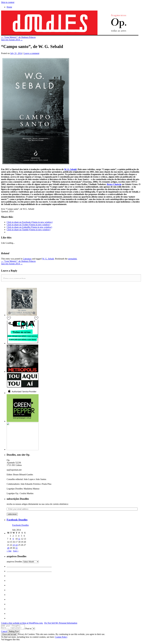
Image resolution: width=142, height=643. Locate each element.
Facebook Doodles (17, 519)
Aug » (15, 551)
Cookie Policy (61, 637)
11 (19, 539)
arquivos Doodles (14, 561)
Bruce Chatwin (114, 184)
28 (8, 548)
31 (16, 548)
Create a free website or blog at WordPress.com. (22, 623)
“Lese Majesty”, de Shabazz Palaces (18, 37)
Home (9, 7)
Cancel (4, 631)
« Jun (9, 551)
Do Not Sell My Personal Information (60, 623)
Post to (28, 628)
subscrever (12, 514)
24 (16, 545)
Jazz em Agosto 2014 (12, 40)
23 (14, 545)
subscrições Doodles (18, 498)
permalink (72, 259)
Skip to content (7, 2)
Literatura (27, 259)
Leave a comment (31, 53)
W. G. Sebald (70, 169)
